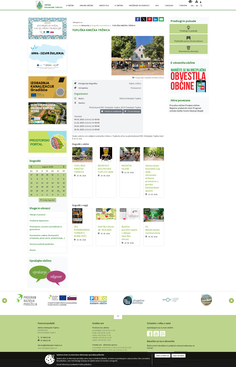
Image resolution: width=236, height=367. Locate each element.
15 (58, 183)
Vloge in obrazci (40, 208)
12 (42, 183)
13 (47, 183)
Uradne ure (98, 323)
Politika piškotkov (85, 364)
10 (31, 183)
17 (31, 187)
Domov (76, 25)
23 (64, 187)
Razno (33, 250)
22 (58, 187)
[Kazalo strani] (196, 1)
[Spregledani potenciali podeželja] (206, 300)
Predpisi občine (192, 105)
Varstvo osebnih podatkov (42, 244)
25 (37, 190)
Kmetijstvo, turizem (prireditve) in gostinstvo (46, 228)
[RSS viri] (163, 333)
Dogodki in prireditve (101, 25)
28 (37, 175)
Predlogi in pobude (183, 21)
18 (37, 187)
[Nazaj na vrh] (118, 317)
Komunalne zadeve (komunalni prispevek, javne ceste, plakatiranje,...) (47, 236)
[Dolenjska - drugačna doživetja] (134, 300)
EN (197, 5)
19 (42, 187)
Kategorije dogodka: (88, 83)
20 (47, 187)
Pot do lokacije (133, 111)
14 (52, 183)
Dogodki (35, 161)
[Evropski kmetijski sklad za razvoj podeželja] (62, 300)
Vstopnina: (83, 88)
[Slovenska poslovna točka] (170, 300)
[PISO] (98, 300)
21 (52, 187)
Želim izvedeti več (162, 355)
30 (47, 175)
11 (37, 183)
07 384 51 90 (45, 340)
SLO (192, 5)
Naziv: (81, 98)
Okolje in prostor (38, 214)
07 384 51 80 (45, 337)
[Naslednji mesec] (64, 167)
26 (42, 190)
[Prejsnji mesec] (31, 167)
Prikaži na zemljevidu (113, 111)
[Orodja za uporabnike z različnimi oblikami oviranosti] (190, 1)
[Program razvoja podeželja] (26, 300)
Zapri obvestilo (178, 355)
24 (31, 190)
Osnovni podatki (46, 323)
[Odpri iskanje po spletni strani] (201, 6)
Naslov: (82, 103)
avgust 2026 (47, 166)
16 (64, 183)
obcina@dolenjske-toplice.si (50, 345)
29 (42, 175)
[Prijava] (201, 2)
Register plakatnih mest (181, 108)
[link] (138, 19)
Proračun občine (177, 105)
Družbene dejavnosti (39, 220)
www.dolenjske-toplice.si (47, 348)
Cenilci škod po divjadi (193, 110)
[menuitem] (69, 5)
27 (31, 175)
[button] (4, 300)
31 (52, 175)
